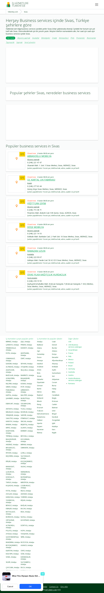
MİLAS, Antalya (26, 491)
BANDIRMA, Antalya (13, 542)
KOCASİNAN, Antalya (25, 440)
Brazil (70, 366)
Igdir (53, 423)
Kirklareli (40, 398)
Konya (54, 354)
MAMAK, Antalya (11, 424)
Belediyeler (45, 38)
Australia (71, 372)
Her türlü (10, 38)
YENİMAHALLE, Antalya (11, 349)
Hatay (54, 389)
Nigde (54, 433)
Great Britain (72, 350)
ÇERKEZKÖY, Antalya (25, 391)
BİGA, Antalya (25, 512)
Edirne (39, 392)
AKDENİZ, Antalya (12, 444)
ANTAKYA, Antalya (12, 409)
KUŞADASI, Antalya (12, 486)
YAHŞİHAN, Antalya (27, 534)
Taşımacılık (10, 42)
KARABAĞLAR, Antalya (26, 558)
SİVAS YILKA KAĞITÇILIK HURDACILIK (46, 274)
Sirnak (39, 376)
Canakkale (55, 395)
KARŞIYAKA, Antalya (13, 497)
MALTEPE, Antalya (27, 395)
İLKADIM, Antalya (12, 364)
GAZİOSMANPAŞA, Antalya (12, 538)
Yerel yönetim (29, 42)
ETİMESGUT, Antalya (28, 418)
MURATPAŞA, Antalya (25, 399)
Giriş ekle (64, 586)
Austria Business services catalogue (75, 379)
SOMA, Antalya (11, 557)
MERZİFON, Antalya (27, 482)
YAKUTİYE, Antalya (12, 418)
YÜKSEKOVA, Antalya (10, 501)
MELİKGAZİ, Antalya (13, 412)
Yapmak (19, 42)
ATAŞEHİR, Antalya (27, 367)
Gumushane (56, 373)
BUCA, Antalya (26, 567)
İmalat (54, 38)
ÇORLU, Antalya (26, 453)
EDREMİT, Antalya (27, 431)
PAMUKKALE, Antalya (10, 391)
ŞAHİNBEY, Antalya (12, 398)
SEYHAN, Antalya (26, 364)
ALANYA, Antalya (27, 428)
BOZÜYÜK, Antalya (27, 542)
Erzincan (55, 401)
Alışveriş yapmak (23, 38)
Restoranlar (91, 38)
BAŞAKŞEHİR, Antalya (25, 379)
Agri (38, 351)
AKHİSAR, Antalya (27, 494)
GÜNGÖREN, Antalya (10, 379)
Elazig (39, 404)
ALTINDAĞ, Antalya (12, 367)
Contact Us (53, 586)
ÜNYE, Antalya (26, 551)
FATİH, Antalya (11, 353)
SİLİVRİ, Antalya (11, 562)
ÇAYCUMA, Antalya (12, 567)
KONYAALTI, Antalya (10, 478)
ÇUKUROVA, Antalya (10, 473)
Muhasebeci (63, 38)
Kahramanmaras (43, 414)
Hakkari (39, 420)
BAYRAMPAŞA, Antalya (26, 478)
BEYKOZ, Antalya (12, 505)
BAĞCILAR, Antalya (12, 375)
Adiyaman (55, 379)
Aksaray (55, 364)
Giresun (40, 385)
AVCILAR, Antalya (12, 494)
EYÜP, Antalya (25, 387)
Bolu (38, 373)
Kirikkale (55, 367)
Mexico (70, 359)
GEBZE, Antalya (11, 387)
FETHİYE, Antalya (12, 453)
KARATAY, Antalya (12, 421)
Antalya (39, 342)
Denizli (54, 345)
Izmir (54, 411)
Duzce (39, 357)
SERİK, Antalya (25, 537)
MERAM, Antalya (26, 444)
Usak (54, 342)
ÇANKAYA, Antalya (12, 345)
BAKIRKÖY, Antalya (27, 375)
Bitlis (53, 392)
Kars (53, 429)
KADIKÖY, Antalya (27, 348)
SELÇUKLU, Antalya (27, 370)
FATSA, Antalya (11, 491)
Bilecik (39, 401)
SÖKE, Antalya (25, 554)
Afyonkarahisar (57, 360)
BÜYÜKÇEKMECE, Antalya (12, 546)
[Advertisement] (52, 65)
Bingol (54, 414)
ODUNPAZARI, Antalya (26, 405)
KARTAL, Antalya (11, 395)
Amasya (40, 360)
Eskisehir (40, 379)
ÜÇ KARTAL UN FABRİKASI (41, 179)
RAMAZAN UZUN (36, 250)
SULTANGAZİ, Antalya (25, 457)
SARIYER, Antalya (26, 415)
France (70, 353)
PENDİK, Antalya (26, 345)
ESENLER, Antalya (12, 509)
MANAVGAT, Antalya (10, 468)
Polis (72, 38)
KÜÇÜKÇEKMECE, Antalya (27, 462)
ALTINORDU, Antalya (10, 526)
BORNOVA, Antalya (12, 517)
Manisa (39, 433)
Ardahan (40, 367)
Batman (55, 408)
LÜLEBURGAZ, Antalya (26, 487)
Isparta (39, 423)
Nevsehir (55, 357)
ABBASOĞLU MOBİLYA (39, 156)
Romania (71, 383)
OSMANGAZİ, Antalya (10, 359)
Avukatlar (35, 38)
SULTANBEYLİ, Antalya (26, 563)
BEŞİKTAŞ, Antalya (27, 424)
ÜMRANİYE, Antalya (27, 448)
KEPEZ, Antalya (11, 428)
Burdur (54, 348)
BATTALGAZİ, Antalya (10, 513)
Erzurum (40, 408)
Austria (70, 375)
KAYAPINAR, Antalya (28, 520)
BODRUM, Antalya (27, 412)
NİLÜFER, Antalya (12, 384)
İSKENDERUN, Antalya (25, 473)
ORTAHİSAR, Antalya (10, 521)
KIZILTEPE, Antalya (12, 554)
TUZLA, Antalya (26, 409)
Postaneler (80, 38)
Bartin (39, 389)
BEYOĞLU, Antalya (27, 436)
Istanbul (40, 364)
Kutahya (55, 426)
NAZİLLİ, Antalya (26, 517)
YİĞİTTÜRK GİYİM (36, 203)
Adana (39, 348)
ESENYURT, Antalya (12, 404)
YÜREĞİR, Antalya (27, 497)
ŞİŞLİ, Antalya (25, 342)
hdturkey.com (51, 590)
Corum (54, 382)
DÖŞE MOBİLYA (35, 227)
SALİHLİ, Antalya (26, 467)
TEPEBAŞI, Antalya (12, 436)
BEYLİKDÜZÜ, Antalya (10, 449)
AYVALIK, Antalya (12, 534)
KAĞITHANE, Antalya (10, 432)
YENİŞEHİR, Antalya (12, 415)
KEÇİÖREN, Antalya (12, 456)
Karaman (40, 429)
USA (69, 342)
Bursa (54, 385)
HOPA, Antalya (26, 531)
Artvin (39, 370)
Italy (69, 356)
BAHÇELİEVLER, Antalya (11, 440)
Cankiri (54, 404)
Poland (70, 363)
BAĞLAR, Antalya (27, 505)
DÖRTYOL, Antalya (27, 525)
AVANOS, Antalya (27, 545)
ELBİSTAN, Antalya (12, 551)
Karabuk (55, 417)
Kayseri (39, 426)
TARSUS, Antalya (11, 482)
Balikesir (40, 345)
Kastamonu (41, 417)
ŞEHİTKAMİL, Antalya (25, 354)
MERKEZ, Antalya (12, 342)
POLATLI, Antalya (12, 531)
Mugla (54, 398)
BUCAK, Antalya (26, 509)
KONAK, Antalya (26, 384)
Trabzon (40, 411)
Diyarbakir (41, 382)
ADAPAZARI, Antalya (10, 371)
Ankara (54, 351)
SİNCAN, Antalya (26, 421)
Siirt (53, 376)
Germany (71, 369)
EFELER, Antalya (11, 461)
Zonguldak (56, 420)
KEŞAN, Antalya (26, 500)
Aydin (54, 370)
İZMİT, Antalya (26, 358)
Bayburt (40, 395)
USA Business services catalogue (75, 346)
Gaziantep (40, 354)
